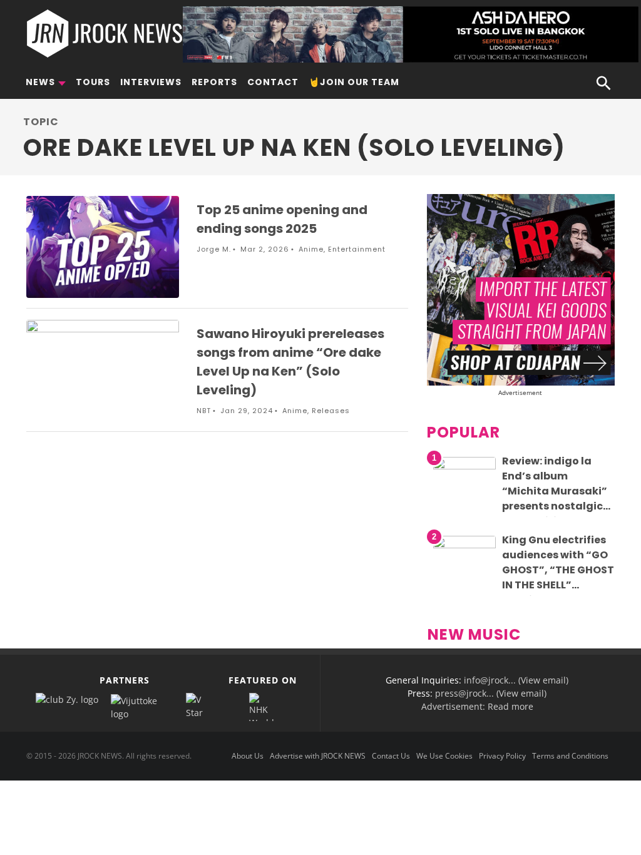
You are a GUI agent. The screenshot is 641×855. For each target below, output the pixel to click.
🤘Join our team (354, 82)
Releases (331, 411)
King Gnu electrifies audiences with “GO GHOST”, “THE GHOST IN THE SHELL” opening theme (558, 570)
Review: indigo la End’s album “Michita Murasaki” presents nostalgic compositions (554, 491)
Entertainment (357, 249)
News (40, 82)
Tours (93, 82)
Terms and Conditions (570, 755)
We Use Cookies (444, 755)
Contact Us (391, 755)
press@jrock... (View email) (490, 693)
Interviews (151, 82)
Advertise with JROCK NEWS (318, 755)
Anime (311, 249)
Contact (273, 82)
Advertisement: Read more (477, 706)
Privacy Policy (502, 755)
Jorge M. (214, 249)
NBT (204, 411)
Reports (214, 82)
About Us (248, 755)
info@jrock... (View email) (516, 680)
